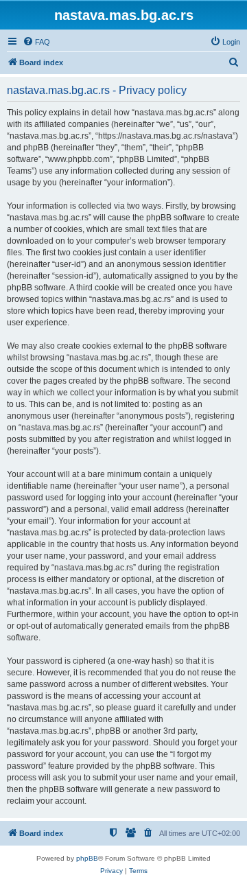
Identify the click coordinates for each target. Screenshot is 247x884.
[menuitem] (36, 42)
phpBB (87, 858)
